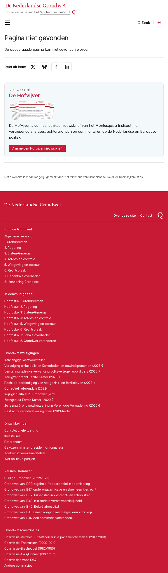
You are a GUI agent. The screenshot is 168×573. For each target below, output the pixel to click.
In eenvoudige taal (18, 294)
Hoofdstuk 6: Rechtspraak (23, 329)
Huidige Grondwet (18, 229)
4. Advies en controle (19, 259)
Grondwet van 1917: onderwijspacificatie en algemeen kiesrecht (50, 489)
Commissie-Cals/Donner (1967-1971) (30, 554)
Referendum (13, 442)
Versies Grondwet (18, 471)
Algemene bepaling (18, 236)
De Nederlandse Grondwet (35, 5)
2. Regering (12, 247)
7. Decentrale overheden (22, 276)
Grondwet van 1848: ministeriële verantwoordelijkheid (43, 501)
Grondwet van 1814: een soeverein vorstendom (38, 518)
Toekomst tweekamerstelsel (24, 453)
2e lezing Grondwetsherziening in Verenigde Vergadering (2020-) (52, 405)
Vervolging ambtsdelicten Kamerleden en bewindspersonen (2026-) (53, 365)
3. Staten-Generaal (17, 253)
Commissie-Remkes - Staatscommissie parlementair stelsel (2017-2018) (55, 537)
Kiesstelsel (12, 436)
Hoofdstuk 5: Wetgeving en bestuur (30, 324)
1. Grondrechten (15, 242)
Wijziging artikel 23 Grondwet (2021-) (31, 394)
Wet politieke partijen (19, 459)
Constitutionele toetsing (21, 430)
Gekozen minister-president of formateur (33, 447)
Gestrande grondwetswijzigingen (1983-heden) (38, 411)
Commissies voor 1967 (20, 560)
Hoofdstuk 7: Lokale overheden (27, 335)
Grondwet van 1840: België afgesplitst (31, 506)
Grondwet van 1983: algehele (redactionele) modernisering (47, 484)
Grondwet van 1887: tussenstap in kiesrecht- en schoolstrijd (47, 495)
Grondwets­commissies (21, 530)
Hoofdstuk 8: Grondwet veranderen (30, 341)
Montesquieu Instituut (55, 12)
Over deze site (125, 215)
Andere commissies (18, 565)
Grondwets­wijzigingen (21, 353)
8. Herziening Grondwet (21, 282)
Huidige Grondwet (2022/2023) (26, 478)
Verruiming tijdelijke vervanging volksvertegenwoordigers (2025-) (52, 371)
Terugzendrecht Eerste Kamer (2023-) (32, 377)
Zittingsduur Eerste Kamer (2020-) (28, 400)
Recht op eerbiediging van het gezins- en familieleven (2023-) (49, 383)
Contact (146, 215)
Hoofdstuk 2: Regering (20, 306)
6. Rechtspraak (15, 270)
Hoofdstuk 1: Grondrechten (23, 301)
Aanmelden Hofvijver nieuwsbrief (37, 148)
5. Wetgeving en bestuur (22, 264)
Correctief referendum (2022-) (26, 388)
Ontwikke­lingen (16, 423)
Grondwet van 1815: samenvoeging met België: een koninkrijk (48, 512)
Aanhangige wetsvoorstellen (25, 360)
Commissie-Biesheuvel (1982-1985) (29, 548)
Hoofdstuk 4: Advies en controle (27, 318)
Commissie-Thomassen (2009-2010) (30, 543)
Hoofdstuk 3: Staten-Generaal (25, 312)
